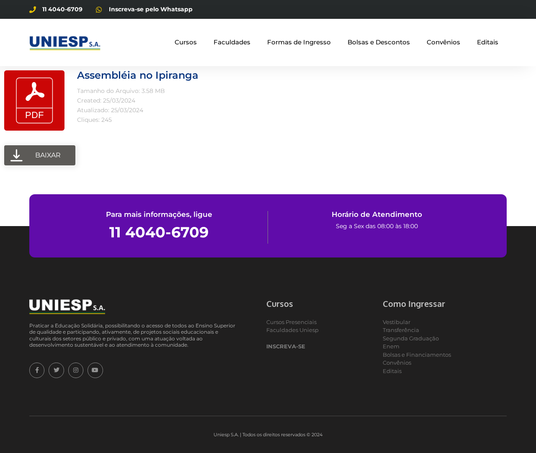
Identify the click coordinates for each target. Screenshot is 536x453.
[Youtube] (95, 370)
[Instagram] (75, 370)
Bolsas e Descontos (379, 42)
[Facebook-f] (36, 370)
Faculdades (232, 42)
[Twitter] (56, 370)
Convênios (443, 42)
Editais (487, 42)
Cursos (186, 42)
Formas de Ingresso (299, 42)
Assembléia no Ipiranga (137, 75)
